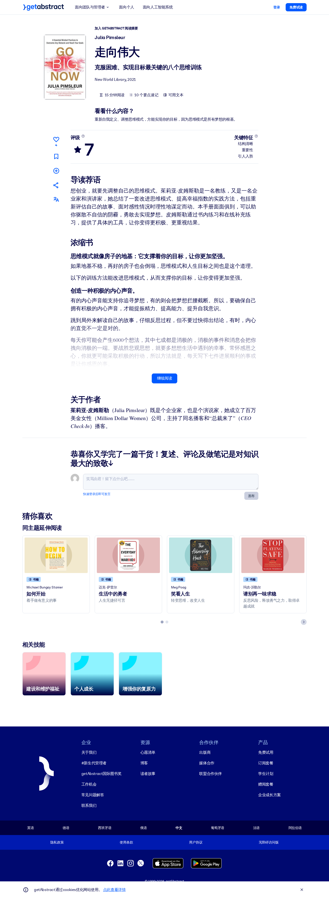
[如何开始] (56, 555)
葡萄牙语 (217, 828)
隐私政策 (57, 842)
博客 (144, 763)
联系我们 (88, 805)
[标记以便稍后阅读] (56, 156)
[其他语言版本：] (56, 199)
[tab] (162, 622)
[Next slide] (304, 622)
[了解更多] (83, 136)
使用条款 (126, 842)
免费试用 (265, 752)
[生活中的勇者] (128, 555)
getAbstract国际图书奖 (101, 773)
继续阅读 (164, 378)
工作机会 (88, 784)
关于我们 (88, 752)
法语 (256, 828)
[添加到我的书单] (56, 171)
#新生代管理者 (93, 763)
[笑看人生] (200, 555)
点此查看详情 (114, 889)
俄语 (143, 828)
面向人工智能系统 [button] (158, 7)
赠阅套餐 (265, 784)
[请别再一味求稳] (272, 555)
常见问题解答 (92, 795)
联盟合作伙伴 (210, 773)
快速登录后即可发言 (96, 494)
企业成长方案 (269, 795)
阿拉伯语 (295, 828)
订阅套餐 (265, 763)
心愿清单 (147, 752)
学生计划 (265, 773)
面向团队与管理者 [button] (90, 7)
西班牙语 (104, 828)
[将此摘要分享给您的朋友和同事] (56, 185)
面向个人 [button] (126, 7)
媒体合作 (206, 763)
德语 (66, 828)
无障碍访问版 (269, 842)
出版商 (205, 752)
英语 (30, 828)
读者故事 (147, 773)
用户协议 (195, 842)
